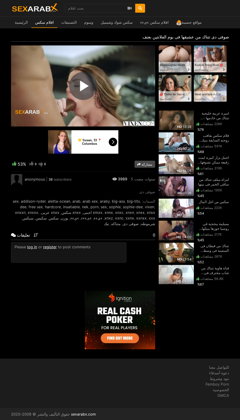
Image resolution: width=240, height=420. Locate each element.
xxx (152, 218)
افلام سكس (44, 22)
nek (85, 206)
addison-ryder (33, 201)
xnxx (140, 212)
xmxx (97, 212)
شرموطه (148, 223)
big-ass (118, 201)
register (50, 247)
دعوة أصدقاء (219, 373)
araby (105, 201)
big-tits (133, 201)
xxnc (119, 218)
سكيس (41, 218)
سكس (54, 218)
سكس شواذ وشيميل (117, 22)
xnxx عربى (50, 212)
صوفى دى (131, 223)
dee (23, 206)
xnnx (109, 212)
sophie (115, 206)
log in (32, 247)
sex (16, 201)
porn (94, 206)
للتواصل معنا (219, 367)
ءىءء (98, 218)
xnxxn (20, 212)
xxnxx (141, 218)
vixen (149, 206)
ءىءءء (86, 218)
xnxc (119, 212)
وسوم (88, 22)
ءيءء (74, 218)
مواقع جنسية (192, 22)
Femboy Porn (217, 384)
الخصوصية (221, 389)
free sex (36, 206)
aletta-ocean (59, 201)
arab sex (90, 201)
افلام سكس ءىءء (154, 22)
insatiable (71, 206)
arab (76, 201)
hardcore (53, 206)
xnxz (109, 218)
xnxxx (33, 212)
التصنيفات (69, 22)
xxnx (130, 218)
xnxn (130, 212)
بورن (64, 218)
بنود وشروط (219, 378)
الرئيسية (21, 22)
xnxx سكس (71, 212)
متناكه (116, 223)
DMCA (223, 395)
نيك (106, 223)
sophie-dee (133, 206)
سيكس (28, 218)
